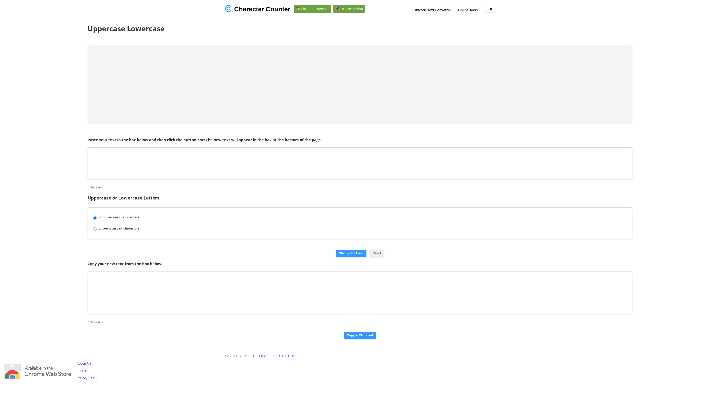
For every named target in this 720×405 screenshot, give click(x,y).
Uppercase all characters (120, 217)
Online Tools (468, 10)
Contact (83, 370)
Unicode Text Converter (432, 10)
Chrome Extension (315, 9)
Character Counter (273, 356)
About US (84, 363)
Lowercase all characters (120, 228)
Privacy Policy (87, 378)
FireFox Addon (351, 9)
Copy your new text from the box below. (125, 263)
